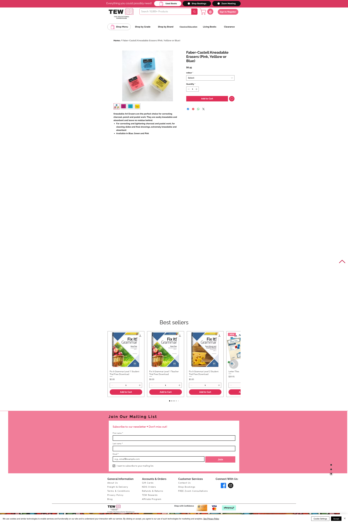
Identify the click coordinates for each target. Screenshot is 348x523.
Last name (118, 443)
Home (117, 40)
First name (118, 433)
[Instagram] (230, 485)
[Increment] (196, 89)
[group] (174, 364)
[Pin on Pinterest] (193, 109)
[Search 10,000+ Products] (194, 12)
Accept (336, 518)
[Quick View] (126, 349)
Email (116, 454)
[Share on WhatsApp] (198, 109)
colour (189, 73)
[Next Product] (233, 364)
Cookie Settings (320, 518)
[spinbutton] (192, 89)
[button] (207, 12)
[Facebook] (223, 485)
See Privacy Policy (211, 518)
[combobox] (210, 78)
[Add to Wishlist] (231, 98)
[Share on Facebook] (188, 109)
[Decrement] (188, 89)
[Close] (344, 518)
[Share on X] (203, 109)
